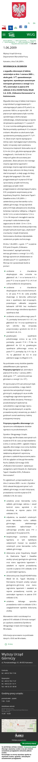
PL (29, 23)
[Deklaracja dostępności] (19, 735)
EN (34, 23)
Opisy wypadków (9, 42)
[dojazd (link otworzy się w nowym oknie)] (19, 725)
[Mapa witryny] (15, 28)
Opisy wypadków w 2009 (26, 42)
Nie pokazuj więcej (29, 743)
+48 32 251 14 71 (10, 684)
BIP (4, 28)
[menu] (4, 34)
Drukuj (10, 644)
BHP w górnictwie (21, 41)
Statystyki (33, 41)
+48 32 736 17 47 (10, 681)
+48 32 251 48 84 (10, 687)
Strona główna (7, 41)
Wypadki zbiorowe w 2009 (20, 44)
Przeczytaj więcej (30, 747)
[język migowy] (10, 28)
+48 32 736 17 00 (10, 673)
